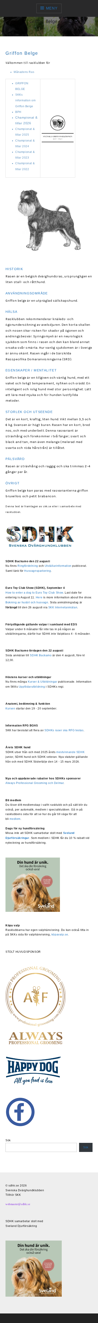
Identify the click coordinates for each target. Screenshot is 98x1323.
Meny (51, 8)
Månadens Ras (24, 72)
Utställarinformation (58, 565)
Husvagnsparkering (37, 570)
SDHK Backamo (41, 655)
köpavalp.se (60, 934)
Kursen (10, 708)
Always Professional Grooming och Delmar (34, 783)
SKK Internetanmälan (62, 607)
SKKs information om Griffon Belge (25, 100)
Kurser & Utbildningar (42, 681)
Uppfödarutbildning (32, 686)
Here (39, 597)
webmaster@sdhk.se (17, 1204)
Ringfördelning (28, 565)
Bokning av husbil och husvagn (26, 602)
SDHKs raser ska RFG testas (64, 730)
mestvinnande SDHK (70, 752)
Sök (8, 1140)
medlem (15, 819)
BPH (18, 112)
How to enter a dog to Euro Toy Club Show (34, 592)
